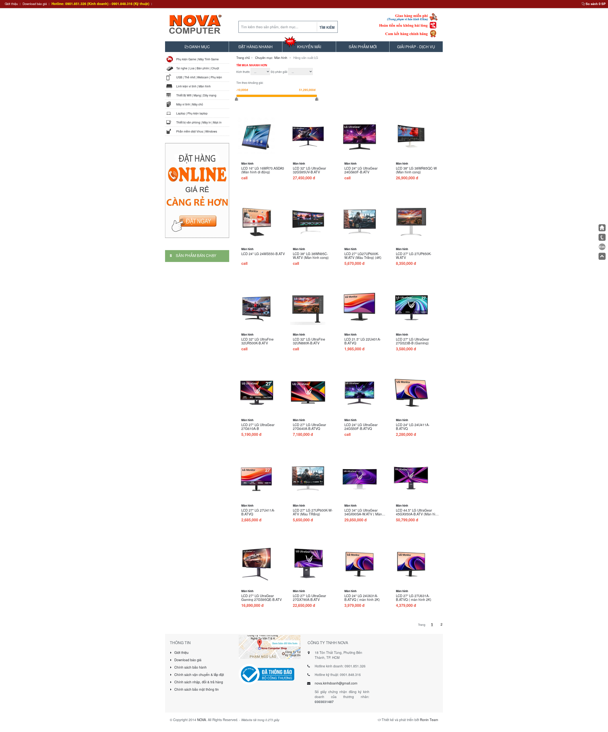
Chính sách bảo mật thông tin (196, 689)
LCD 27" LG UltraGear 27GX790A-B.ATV (309, 597)
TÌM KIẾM (327, 27)
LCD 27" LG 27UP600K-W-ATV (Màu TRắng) (313, 512)
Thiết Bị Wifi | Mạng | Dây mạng (196, 95)
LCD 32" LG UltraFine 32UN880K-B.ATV (309, 341)
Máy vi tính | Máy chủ (189, 104)
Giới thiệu (11, 3)
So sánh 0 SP (596, 3)
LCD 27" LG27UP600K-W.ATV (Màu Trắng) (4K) (362, 255)
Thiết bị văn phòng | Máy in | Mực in (199, 122)
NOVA (201, 719)
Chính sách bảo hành (190, 667)
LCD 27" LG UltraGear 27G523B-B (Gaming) (412, 341)
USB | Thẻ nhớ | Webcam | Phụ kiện (199, 77)
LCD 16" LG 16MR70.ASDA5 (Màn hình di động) (262, 170)
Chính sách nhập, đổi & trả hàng (198, 682)
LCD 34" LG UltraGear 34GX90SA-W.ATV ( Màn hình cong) (363, 514)
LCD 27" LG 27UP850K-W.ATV (414, 255)
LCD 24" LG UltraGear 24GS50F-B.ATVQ (361, 426)
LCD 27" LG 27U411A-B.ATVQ (258, 512)
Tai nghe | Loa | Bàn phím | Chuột (197, 68)
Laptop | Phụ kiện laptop (192, 113)
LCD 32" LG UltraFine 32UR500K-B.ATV (257, 341)
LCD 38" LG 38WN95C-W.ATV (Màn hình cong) (311, 255)
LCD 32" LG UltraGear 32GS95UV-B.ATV (309, 170)
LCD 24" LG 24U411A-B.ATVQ (413, 426)
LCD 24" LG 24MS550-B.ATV (263, 253)
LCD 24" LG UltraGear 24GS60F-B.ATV (361, 170)
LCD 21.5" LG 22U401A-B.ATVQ (362, 341)
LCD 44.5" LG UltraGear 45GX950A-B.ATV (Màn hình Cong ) (417, 514)
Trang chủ (243, 57)
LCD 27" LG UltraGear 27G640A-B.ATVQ (309, 426)
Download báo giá (35, 3)
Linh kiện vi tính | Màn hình (193, 86)
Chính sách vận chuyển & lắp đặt (198, 674)
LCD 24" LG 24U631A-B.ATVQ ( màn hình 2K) (362, 597)
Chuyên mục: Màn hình (271, 57)
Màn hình (247, 163)
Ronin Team (429, 719)
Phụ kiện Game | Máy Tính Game (197, 59)
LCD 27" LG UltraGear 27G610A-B (258, 426)
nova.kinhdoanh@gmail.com (336, 683)
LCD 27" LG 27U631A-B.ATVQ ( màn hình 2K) (413, 597)
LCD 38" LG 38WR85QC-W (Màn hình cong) (416, 170)
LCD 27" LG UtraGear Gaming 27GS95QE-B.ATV (261, 597)
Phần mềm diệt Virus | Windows (196, 131)
